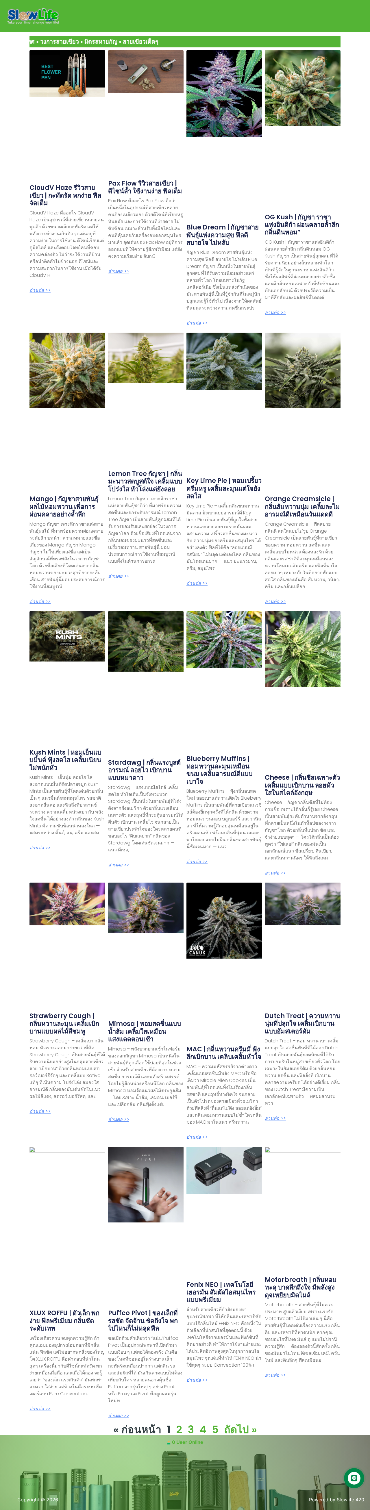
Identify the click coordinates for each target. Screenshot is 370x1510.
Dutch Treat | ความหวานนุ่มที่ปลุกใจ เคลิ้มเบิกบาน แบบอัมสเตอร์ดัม (302, 1023)
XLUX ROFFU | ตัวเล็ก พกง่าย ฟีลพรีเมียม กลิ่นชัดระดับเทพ (64, 1321)
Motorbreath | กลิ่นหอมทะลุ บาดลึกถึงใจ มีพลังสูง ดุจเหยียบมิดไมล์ (301, 1287)
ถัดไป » (240, 1429)
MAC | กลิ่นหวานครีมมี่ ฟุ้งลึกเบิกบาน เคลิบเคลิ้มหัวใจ (223, 1053)
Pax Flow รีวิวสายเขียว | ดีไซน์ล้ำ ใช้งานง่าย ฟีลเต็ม (145, 187)
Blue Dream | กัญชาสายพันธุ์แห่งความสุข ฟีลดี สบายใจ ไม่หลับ (222, 235)
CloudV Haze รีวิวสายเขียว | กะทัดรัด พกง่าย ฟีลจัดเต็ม (65, 195)
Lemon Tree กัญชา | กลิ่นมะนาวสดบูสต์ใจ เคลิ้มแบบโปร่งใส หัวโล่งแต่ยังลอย (145, 481)
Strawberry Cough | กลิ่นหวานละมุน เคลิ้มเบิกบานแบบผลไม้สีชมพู (64, 1023)
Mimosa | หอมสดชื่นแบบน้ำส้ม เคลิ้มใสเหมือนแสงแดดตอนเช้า (144, 1031)
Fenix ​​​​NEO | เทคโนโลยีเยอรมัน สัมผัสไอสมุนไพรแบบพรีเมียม (221, 1292)
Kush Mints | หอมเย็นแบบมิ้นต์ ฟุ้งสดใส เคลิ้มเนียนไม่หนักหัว (65, 760)
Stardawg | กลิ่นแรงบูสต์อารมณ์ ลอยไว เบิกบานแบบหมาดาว (144, 770)
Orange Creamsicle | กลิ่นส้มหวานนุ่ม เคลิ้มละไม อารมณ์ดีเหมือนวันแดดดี (302, 506)
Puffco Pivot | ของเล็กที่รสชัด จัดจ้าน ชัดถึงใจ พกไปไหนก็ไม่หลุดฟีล (143, 1321)
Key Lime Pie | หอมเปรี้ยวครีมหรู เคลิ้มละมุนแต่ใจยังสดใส (224, 488)
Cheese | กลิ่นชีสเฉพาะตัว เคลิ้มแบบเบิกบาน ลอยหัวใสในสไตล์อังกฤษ (302, 785)
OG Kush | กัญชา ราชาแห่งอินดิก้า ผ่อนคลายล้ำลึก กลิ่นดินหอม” (302, 225)
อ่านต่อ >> (40, 290)
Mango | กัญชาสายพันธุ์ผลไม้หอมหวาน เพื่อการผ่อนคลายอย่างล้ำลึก (64, 506)
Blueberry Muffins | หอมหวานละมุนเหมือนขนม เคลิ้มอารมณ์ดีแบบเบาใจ (219, 770)
